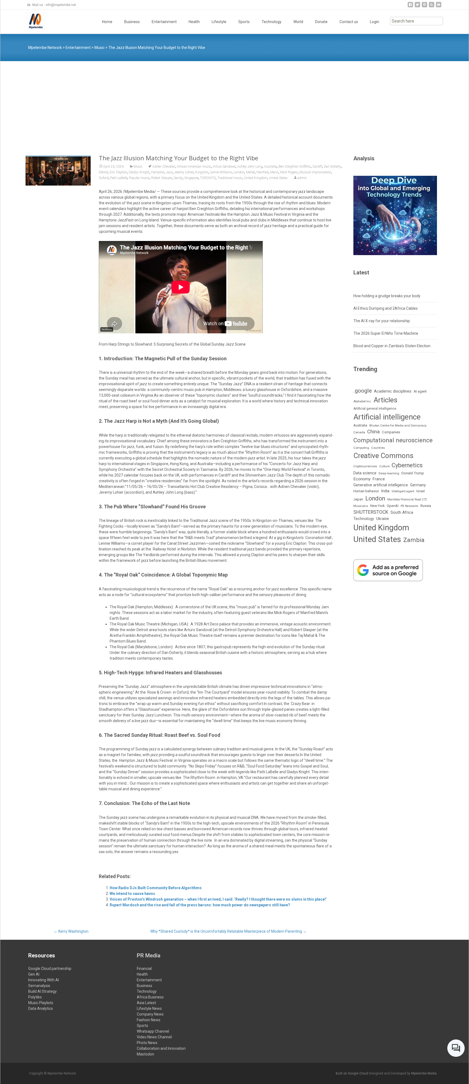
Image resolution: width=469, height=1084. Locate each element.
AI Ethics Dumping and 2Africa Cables (385, 308)
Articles (385, 400)
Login (374, 22)
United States (278, 178)
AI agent (420, 391)
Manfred (262, 172)
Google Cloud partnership (49, 968)
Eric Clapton (118, 172)
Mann (274, 172)
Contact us (349, 22)
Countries (378, 448)
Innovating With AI (43, 980)
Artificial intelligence (387, 416)
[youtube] (438, 6)
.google (362, 390)
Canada (359, 432)
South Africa (402, 512)
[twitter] (417, 6)
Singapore (191, 178)
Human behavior (366, 491)
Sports (244, 22)
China (373, 432)
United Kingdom (255, 178)
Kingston (201, 172)
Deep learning (389, 473)
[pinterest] (424, 6)
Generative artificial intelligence (380, 485)
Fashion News (148, 1020)
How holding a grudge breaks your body (386, 296)
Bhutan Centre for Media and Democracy (397, 425)
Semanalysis (39, 985)
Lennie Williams (221, 172)
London (239, 172)
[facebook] (410, 6)
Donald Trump (412, 473)
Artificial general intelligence (374, 409)
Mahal (250, 172)
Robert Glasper (161, 178)
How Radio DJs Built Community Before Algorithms (156, 888)
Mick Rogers (289, 172)
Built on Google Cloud (352, 1073)
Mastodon (145, 1054)
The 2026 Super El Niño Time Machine (385, 333)
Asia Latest (146, 1003)
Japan (358, 499)
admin (302, 178)
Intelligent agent (403, 491)
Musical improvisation (315, 172)
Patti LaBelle (118, 178)
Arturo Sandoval (224, 166)
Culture (384, 466)
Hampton (157, 172)
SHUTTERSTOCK (370, 512)
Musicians (360, 506)
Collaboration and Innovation (161, 1048)
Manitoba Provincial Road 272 (407, 499)
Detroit (103, 172)
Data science (364, 473)
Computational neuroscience (393, 440)
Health (194, 22)
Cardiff (317, 166)
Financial (144, 968)
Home (107, 22)
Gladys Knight (139, 172)
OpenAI (392, 506)
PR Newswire (409, 506)
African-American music (194, 166)
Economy (361, 479)
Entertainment (164, 22)
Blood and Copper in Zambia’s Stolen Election (391, 346)
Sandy (178, 178)
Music (138, 166)
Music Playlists (40, 1003)
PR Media (148, 955)
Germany (418, 485)
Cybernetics (407, 465)
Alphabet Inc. (362, 401)
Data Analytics (40, 1008)
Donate (321, 22)
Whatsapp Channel (153, 1031)
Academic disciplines (392, 391)
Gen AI (33, 974)
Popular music (139, 178)
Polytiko (35, 997)
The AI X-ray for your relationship (381, 321)
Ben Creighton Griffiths (294, 166)
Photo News (147, 1043)
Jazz (169, 172)
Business (132, 22)
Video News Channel (154, 1037)
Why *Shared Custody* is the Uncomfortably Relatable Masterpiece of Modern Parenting (228, 931)
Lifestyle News (149, 1008)
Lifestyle (219, 22)
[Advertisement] (234, 102)
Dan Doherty (332, 166)
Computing (361, 448)
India (385, 490)
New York (377, 506)
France (379, 479)
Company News (150, 1014)
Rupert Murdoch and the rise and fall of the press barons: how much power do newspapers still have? (200, 905)
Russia (425, 505)
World (298, 22)
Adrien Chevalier (163, 166)
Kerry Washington (71, 931)
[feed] (431, 6)
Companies (391, 432)
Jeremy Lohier (184, 172)
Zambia (413, 539)
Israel (420, 491)
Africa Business (150, 997)
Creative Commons (383, 456)
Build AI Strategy (42, 991)
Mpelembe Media (424, 1073)
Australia (270, 166)
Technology (271, 22)
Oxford (104, 178)
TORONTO (208, 178)
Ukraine (382, 518)
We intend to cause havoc (132, 893)
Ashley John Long (249, 166)
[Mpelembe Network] (31, 21)
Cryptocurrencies (365, 466)
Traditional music (229, 178)
